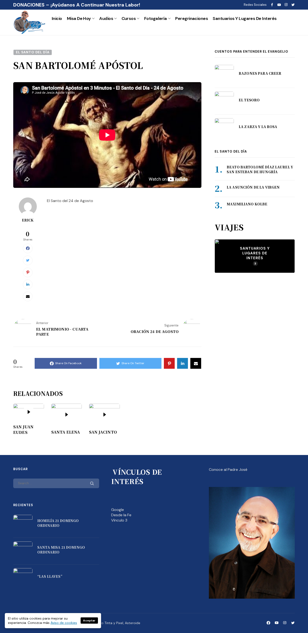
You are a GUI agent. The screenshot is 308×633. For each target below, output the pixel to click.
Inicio (57, 18)
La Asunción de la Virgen (253, 187)
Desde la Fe (121, 514)
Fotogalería (155, 18)
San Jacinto (103, 432)
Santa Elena (65, 432)
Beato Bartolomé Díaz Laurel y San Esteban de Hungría (260, 169)
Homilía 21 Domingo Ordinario (58, 523)
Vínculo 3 (119, 520)
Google (117, 509)
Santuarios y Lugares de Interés (244, 18)
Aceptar (89, 620)
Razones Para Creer (260, 73)
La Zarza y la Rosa (258, 126)
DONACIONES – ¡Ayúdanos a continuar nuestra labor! (76, 5)
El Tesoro (249, 100)
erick (28, 220)
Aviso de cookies (64, 623)
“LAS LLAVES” (49, 576)
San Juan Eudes (23, 429)
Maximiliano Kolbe (247, 204)
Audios (106, 18)
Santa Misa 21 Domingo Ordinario (61, 549)
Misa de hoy (79, 18)
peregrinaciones (191, 18)
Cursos (129, 18)
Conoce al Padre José (228, 469)
